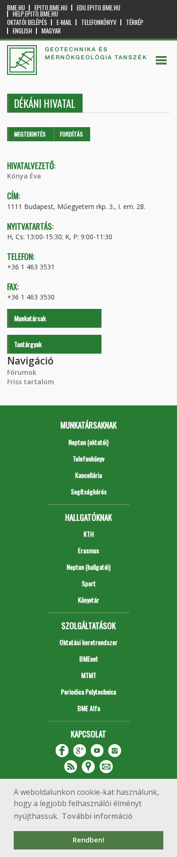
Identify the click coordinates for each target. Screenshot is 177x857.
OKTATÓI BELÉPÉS (27, 22)
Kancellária (88, 475)
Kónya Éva (24, 175)
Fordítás (71, 134)
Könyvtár (88, 600)
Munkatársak (30, 318)
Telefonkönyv (99, 22)
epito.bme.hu (50, 8)
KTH (89, 534)
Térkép (134, 22)
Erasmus (88, 550)
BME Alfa (88, 708)
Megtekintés (30, 134)
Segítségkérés (89, 491)
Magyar (51, 31)
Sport (89, 583)
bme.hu (16, 8)
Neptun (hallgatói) (88, 567)
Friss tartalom (30, 381)
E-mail (64, 22)
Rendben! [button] (88, 839)
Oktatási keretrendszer (88, 642)
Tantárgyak (28, 344)
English (22, 31)
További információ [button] (97, 816)
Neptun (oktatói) (88, 442)
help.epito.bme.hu (35, 14)
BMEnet (88, 658)
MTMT (88, 675)
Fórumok (21, 372)
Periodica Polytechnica (88, 691)
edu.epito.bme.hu (98, 8)
